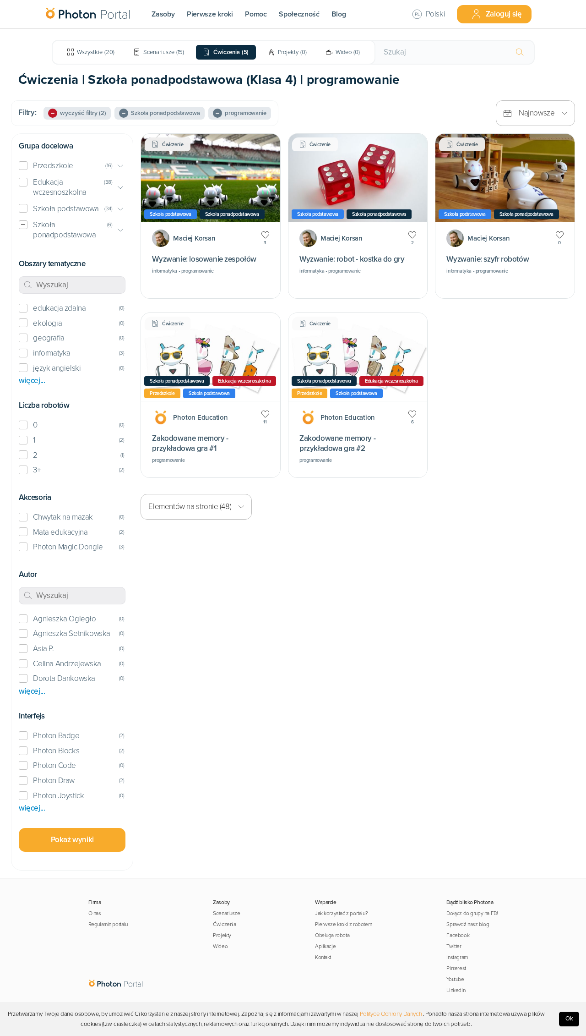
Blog (338, 14)
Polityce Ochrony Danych (391, 1014)
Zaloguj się (503, 14)
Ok (569, 1018)
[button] (72, 166)
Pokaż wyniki (72, 839)
